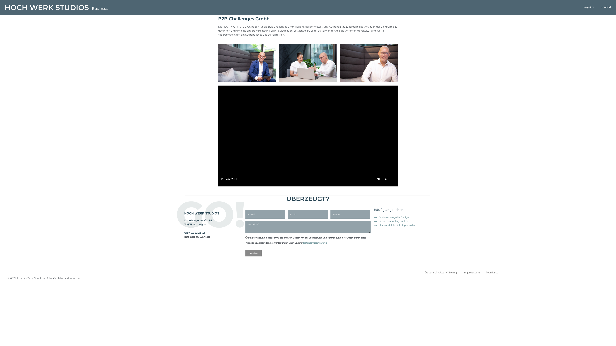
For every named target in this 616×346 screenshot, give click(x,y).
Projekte (588, 7)
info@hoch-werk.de (197, 236)
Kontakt (606, 7)
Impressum (471, 272)
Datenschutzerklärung (315, 242)
